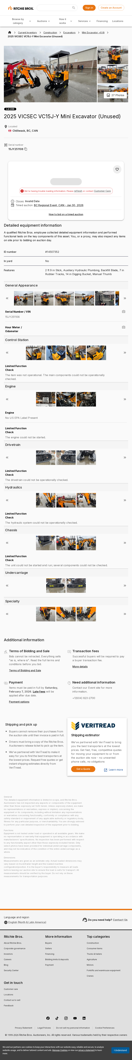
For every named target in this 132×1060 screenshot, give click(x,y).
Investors (8, 954)
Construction (93, 943)
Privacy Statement (23, 1028)
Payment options (19, 702)
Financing (102, 21)
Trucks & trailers (94, 954)
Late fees (39, 691)
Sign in (89, 7)
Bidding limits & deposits (57, 959)
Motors (90, 965)
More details (80, 667)
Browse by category (18, 21)
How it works (62, 21)
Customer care (11, 989)
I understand (120, 1050)
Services (83, 21)
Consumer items (94, 948)
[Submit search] (74, 8)
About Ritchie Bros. (13, 943)
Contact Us (120, 919)
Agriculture (92, 959)
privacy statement (86, 1050)
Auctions (42, 21)
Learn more (116, 770)
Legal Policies (44, 1028)
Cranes (90, 976)
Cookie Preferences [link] (104, 1028)
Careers (7, 959)
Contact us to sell (12, 1000)
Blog (6, 965)
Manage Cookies (60, 1050)
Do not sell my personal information (73, 1028)
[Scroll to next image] (125, 298)
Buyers (48, 943)
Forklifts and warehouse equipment (103, 970)
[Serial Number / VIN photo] (123, 311)
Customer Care (102, 191)
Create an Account (111, 7)
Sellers (48, 948)
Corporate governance (14, 948)
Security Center (11, 970)
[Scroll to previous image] (7, 298)
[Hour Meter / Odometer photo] (123, 327)
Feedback (9, 1005)
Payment (49, 965)
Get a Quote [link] (83, 769)
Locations (117, 21)
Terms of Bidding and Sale (25, 671)
